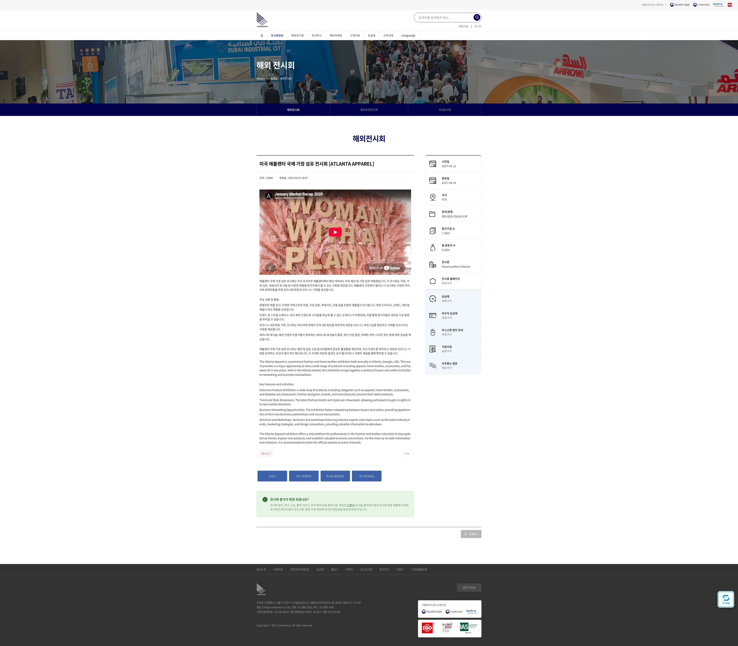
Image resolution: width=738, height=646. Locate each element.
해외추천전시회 (369, 110)
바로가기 (447, 283)
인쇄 (406, 453)
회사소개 (261, 569)
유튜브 (399, 569)
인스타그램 (366, 569)
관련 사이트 (469, 587)
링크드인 (384, 569)
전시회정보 (272, 78)
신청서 (351, 505)
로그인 (478, 26)
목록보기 (473, 534)
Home (260, 78)
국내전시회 (445, 110)
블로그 (334, 569)
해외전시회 (293, 110)
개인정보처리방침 (299, 569)
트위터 (349, 569)
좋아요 (266, 453)
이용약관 (278, 569)
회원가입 (463, 26)
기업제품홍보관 (419, 569)
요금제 (320, 569)
